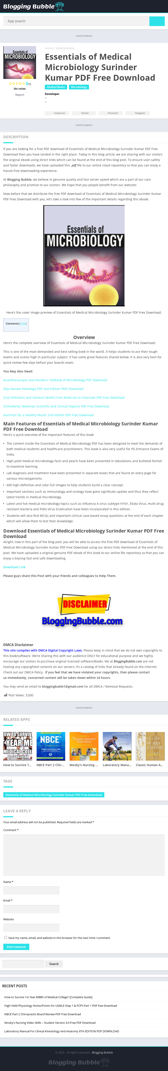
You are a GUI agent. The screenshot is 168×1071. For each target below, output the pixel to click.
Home (49, 48)
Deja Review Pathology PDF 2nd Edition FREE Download (43, 389)
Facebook (59, 113)
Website (8, 919)
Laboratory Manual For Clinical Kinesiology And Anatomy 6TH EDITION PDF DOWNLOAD (61, 1031)
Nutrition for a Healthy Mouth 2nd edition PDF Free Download (48, 415)
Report (19, 95)
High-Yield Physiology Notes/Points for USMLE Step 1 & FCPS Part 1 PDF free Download (60, 1006)
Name (8, 882)
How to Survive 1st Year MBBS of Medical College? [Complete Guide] (48, 997)
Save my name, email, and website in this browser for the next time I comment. (59, 938)
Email (7, 900)
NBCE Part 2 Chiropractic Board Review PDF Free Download (42, 1014)
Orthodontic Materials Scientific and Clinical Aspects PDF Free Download (56, 406)
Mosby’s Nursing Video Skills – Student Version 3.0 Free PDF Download (50, 1023)
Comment (11, 830)
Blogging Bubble (102, 1052)
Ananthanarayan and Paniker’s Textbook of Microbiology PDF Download (55, 380)
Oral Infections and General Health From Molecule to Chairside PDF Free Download (64, 397)
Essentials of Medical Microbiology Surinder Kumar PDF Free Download (53, 795)
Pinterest (112, 113)
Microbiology (79, 87)
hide (23, 323)
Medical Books (65, 48)
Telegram (139, 113)
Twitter (84, 113)
